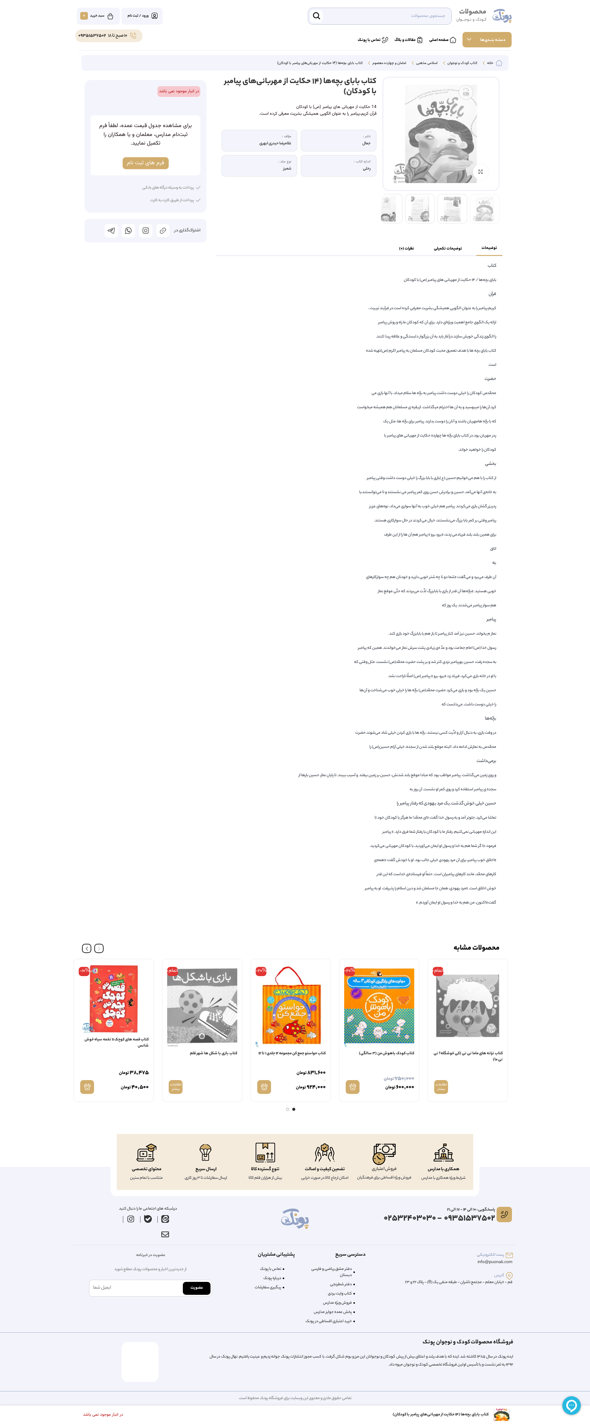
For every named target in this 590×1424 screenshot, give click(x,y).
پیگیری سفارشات (268, 1287)
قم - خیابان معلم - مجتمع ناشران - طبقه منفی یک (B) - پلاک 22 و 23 (459, 1282)
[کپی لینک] (163, 230)
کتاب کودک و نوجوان (461, 63)
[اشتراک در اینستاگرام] (145, 230)
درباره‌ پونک (272, 1278)
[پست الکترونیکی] (509, 1255)
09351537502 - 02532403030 (439, 1219)
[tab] (489, 248)
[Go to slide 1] (293, 1109)
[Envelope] (165, 1234)
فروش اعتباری (384, 1169)
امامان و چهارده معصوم (389, 63)
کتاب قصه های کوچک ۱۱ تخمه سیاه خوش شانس (117, 1042)
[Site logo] (502, 16)
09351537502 (92, 36)
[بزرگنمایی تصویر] (480, 171)
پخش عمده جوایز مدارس (333, 1312)
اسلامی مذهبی (426, 63)
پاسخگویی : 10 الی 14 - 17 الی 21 (471, 1210)
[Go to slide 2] (287, 1109)
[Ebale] (148, 1219)
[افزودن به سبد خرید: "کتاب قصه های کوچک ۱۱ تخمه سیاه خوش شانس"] (87, 1087)
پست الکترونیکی (490, 1255)
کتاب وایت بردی (340, 1293)
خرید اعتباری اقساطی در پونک (328, 1321)
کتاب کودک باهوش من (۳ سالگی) (386, 1053)
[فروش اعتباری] (384, 1154)
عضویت (197, 1288)
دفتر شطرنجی (341, 1284)
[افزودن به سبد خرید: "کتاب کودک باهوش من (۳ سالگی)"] (353, 1087)
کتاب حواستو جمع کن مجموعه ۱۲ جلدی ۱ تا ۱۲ (292, 1053)
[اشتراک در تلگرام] (111, 230)
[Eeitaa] (165, 1219)
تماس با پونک (270, 1269)
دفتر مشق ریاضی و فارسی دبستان (331, 1272)
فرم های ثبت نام (145, 163)
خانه (489, 63)
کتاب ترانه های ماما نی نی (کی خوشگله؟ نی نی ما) (468, 1056)
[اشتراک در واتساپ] (128, 230)
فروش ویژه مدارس (337, 1303)
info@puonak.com (495, 1262)
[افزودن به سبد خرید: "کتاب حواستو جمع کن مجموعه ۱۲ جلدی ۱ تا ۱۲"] (264, 1087)
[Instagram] (131, 1219)
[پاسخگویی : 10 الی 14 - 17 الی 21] (504, 1214)
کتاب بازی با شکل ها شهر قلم (213, 1053)
